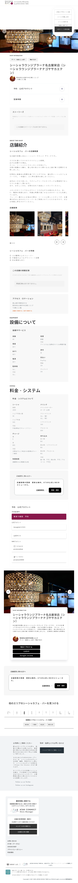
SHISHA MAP (12, 847)
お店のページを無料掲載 (63, 29)
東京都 (27, 724)
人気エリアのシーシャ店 (63, 12)
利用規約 (11, 852)
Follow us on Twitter (23, 782)
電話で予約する (26, 647)
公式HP (26, 651)
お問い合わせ (12, 841)
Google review (26, 656)
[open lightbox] (22, 223)
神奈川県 (50, 724)
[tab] (9, 713)
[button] (63, 25)
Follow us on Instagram (24, 785)
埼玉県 (42, 724)
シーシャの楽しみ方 (63, 17)
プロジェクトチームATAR (60, 863)
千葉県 (34, 724)
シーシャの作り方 (63, 22)
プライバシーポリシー (15, 849)
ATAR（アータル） (14, 844)
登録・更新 (55, 490)
